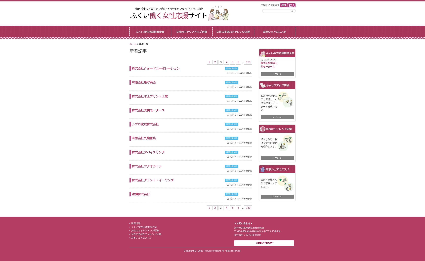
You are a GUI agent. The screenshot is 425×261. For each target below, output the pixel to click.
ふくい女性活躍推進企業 (144, 227)
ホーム (132, 44)
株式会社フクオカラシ (147, 166)
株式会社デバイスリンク (148, 152)
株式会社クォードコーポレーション (156, 68)
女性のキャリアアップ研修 (145, 230)
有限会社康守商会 (144, 82)
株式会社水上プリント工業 (150, 96)
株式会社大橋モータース (148, 110)
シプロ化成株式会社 (145, 124)
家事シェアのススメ (141, 238)
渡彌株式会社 (141, 194)
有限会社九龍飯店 (144, 138)
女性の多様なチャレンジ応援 (146, 234)
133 (248, 62)
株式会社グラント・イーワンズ (153, 180)
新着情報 (135, 223)
